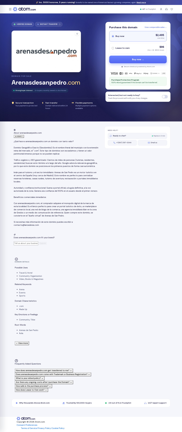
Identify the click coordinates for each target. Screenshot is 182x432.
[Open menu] (10, 9)
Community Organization (30, 276)
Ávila (21, 333)
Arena (21, 289)
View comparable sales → (156, 27)
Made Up (23, 309)
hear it (20, 136)
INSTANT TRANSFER (49, 25)
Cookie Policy (57, 428)
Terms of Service (29, 428)
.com (21, 306)
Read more (141, 2)
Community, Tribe (27, 319)
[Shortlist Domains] (171, 9)
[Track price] (165, 96)
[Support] (166, 9)
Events (22, 292)
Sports (22, 295)
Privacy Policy (44, 428)
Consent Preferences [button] (27, 425)
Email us (154, 143)
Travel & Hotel (25, 273)
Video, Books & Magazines (31, 279)
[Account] (161, 9)
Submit (43, 243)
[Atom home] (24, 9)
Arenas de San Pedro (28, 330)
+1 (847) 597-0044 (123, 143)
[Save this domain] (77, 34)
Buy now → (138, 59)
